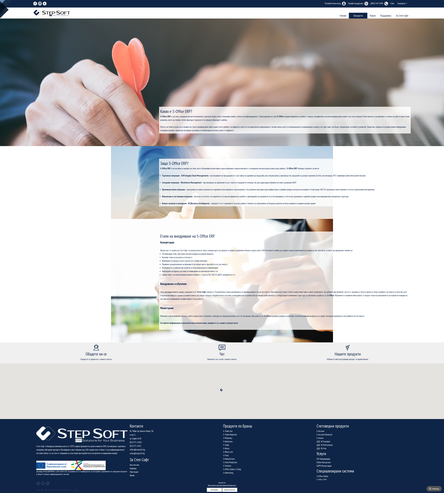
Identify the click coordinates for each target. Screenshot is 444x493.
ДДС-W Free (321, 448)
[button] (222, 390)
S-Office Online (322, 476)
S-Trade (226, 445)
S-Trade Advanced (230, 434)
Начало (343, 15)
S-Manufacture (229, 458)
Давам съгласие (229, 490)
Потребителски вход (333, 3)
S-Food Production (230, 462)
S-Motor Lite (228, 452)
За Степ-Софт (402, 15)
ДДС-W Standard (323, 441)
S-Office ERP (322, 479)
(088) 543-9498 (377, 3)
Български (401, 3)
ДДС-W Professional (325, 445)
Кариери (133, 468)
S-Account (320, 431)
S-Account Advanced (324, 434)
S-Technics (227, 465)
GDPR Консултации (324, 465)
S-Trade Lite (228, 431)
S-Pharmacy (227, 438)
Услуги (373, 15)
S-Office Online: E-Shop (232, 469)
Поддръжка (385, 15)
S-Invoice (320, 438)
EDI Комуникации (323, 458)
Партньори (134, 471)
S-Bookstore (228, 441)
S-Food (225, 455)
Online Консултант (324, 462)
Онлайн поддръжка (355, 3)
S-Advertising (228, 472)
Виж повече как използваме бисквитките (222, 485)
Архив (132, 475)
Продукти (358, 15)
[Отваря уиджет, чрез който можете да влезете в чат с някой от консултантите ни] (434, 489)
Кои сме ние (134, 464)
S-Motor (226, 448)
